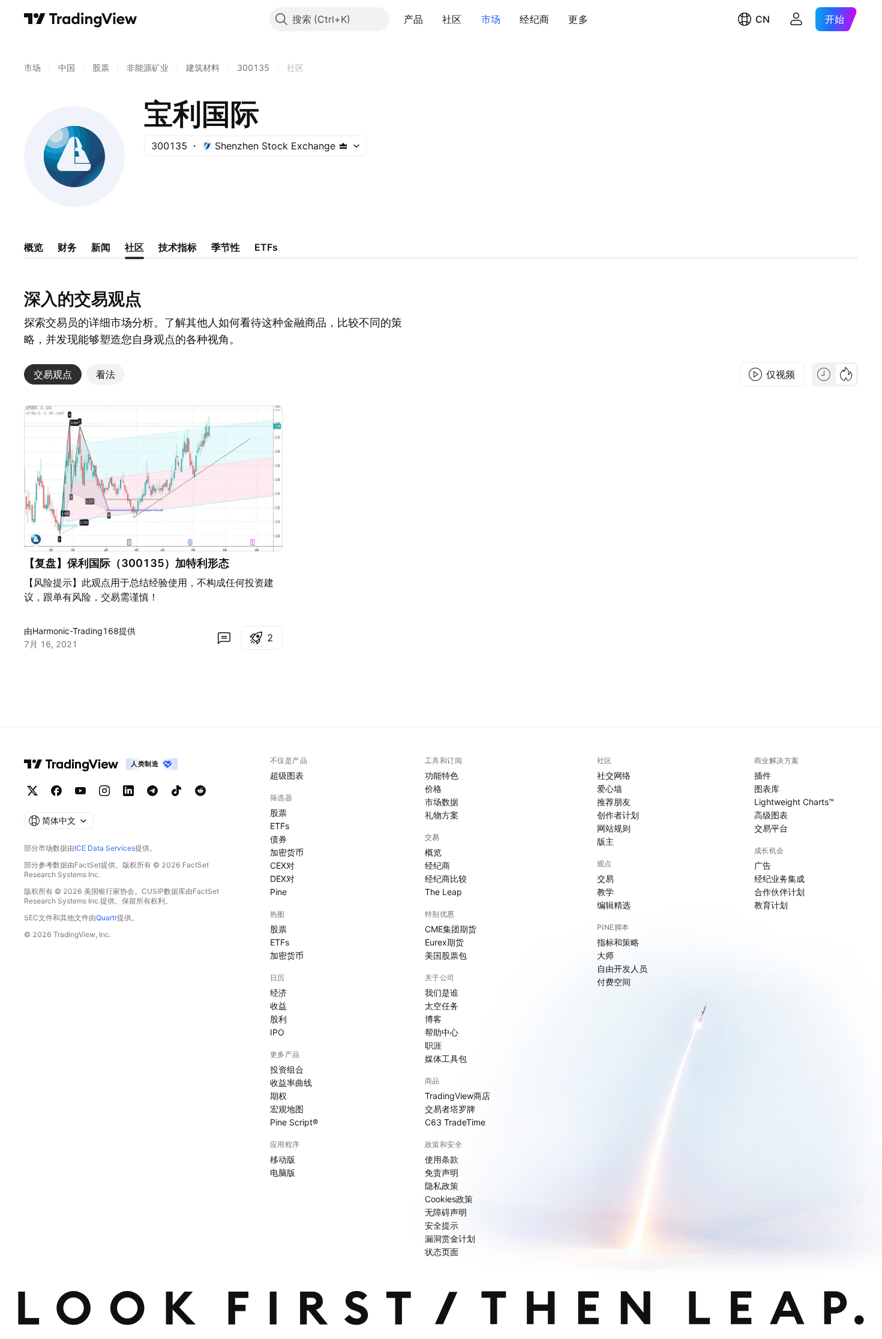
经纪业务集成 (779, 878)
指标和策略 (618, 942)
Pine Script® (294, 1122)
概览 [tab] (33, 247)
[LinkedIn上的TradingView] (128, 790)
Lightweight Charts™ (794, 802)
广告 (762, 865)
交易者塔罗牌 (450, 1109)
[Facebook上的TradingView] (56, 790)
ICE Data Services (104, 847)
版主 (605, 841)
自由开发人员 (622, 968)
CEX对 (282, 865)
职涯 (433, 1045)
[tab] (53, 374)
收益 (278, 1006)
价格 (433, 788)
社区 (452, 19)
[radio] (824, 374)
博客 (433, 1019)
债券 (278, 839)
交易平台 (771, 828)
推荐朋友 (614, 802)
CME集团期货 (450, 929)
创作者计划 (618, 815)
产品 (414, 19)
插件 (762, 775)
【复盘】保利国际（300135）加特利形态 (126, 563)
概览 (433, 852)
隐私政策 (441, 1186)
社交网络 (614, 775)
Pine (278, 892)
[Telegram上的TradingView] (152, 790)
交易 (605, 878)
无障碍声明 (446, 1212)
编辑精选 (614, 905)
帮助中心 (441, 1032)
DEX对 (282, 878)
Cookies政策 (449, 1199)
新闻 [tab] (100, 247)
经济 (278, 992)
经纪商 (534, 19)
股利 (278, 1019)
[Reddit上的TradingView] (200, 790)
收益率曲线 (291, 1082)
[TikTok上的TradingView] (176, 790)
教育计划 (771, 905)
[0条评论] (224, 638)
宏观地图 (287, 1109)
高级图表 (771, 815)
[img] (343, 145)
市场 (491, 19)
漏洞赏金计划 (450, 1238)
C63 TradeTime (455, 1122)
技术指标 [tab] (177, 247)
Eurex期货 (444, 942)
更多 (578, 19)
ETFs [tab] (266, 247)
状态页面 (441, 1252)
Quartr (106, 917)
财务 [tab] (67, 247)
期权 (278, 1096)
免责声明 (441, 1172)
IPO (277, 1032)
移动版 (282, 1159)
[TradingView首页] (80, 19)
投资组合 (287, 1069)
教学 (605, 892)
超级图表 (287, 775)
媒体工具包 (446, 1058)
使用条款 (441, 1159)
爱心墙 (609, 788)
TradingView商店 (457, 1096)
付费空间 (614, 982)
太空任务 (441, 1006)
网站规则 (614, 828)
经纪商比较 (446, 878)
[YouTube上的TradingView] (80, 790)
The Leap (443, 892)
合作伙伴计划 (779, 892)
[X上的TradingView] (32, 790)
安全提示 (441, 1225)
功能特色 (441, 775)
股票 (278, 812)
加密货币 (287, 852)
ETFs (279, 826)
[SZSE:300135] (36, 539)
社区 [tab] (134, 247)
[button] (432, 19)
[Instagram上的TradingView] (104, 790)
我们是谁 (441, 992)
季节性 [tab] (225, 247)
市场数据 (441, 802)
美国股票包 (446, 955)
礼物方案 (441, 815)
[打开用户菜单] (796, 19)
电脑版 (282, 1172)
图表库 (766, 788)
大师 (605, 955)
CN (762, 19)
